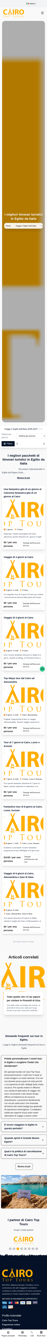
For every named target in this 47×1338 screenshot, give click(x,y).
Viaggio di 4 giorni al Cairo (18, 617)
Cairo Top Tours (10, 1320)
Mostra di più (23, 478)
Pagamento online (11, 1324)
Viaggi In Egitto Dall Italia (26, 226)
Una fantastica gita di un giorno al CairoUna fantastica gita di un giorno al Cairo (22, 493)
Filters (10, 444)
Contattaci (7, 1329)
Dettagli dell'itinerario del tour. (31, 544)
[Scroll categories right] (43, 443)
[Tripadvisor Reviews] (42, 669)
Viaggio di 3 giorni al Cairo (18, 557)
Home (8, 226)
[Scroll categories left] (17, 443)
